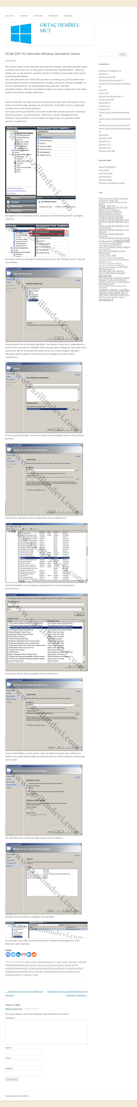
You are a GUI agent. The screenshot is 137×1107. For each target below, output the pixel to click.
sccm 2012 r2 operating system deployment (114, 259)
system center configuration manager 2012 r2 (114, 295)
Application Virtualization (109, 70)
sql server (105, 275)
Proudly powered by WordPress (17, 1096)
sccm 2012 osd (107, 255)
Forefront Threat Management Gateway (114, 83)
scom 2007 (72, 962)
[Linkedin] (18, 954)
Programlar (103, 106)
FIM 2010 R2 (122, 207)
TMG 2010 (102, 297)
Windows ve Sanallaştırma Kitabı (111, 183)
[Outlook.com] (28, 954)
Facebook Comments (31, 1009)
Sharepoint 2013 (106, 268)
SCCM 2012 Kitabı (106, 173)
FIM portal (117, 211)
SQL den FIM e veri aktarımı (111, 270)
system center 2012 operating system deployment (114, 282)
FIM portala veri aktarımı (110, 213)
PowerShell (103, 102)
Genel (101, 90)
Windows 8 (103, 147)
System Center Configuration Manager (114, 112)
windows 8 (106, 299)
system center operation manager (50, 965)
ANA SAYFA (9, 16)
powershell (122, 240)
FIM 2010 (107, 206)
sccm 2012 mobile (105, 249)
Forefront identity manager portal (114, 238)
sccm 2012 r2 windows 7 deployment (111, 265)
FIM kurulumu (105, 211)
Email (8, 1058)
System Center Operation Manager (39, 962)
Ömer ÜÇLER (104, 170)
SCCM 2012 (115, 245)
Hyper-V (102, 93)
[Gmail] (23, 954)
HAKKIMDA (68, 16)
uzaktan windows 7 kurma (115, 297)
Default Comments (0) (13, 1009)
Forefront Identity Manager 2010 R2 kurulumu (114, 226)
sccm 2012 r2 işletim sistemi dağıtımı (111, 257)
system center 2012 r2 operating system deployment (112, 286)
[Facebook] (8, 954)
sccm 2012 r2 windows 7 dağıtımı (110, 263)
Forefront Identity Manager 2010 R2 (114, 222)
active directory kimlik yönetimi (113, 198)
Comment (10, 1018)
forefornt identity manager (111, 215)
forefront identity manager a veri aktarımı (114, 230)
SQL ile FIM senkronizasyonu (112, 272)
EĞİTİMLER (24, 16)
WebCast (102, 135)
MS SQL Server (104, 99)
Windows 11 (103, 141)
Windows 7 (103, 144)
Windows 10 (103, 138)
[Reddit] (34, 954)
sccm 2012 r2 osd (105, 261)
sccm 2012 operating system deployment (112, 252)
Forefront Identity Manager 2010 (114, 219)
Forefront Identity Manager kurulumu (111, 234)
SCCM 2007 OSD (104, 245)
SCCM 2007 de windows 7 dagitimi (110, 243)
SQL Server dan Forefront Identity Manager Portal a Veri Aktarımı (114, 278)
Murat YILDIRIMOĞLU (107, 167)
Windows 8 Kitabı (105, 180)
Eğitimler (102, 74)
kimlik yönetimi (106, 241)
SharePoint (103, 109)
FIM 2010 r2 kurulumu (109, 209)
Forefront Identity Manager (110, 80)
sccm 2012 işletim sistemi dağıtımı (115, 247)
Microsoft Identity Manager (110, 96)
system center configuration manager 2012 (114, 291)
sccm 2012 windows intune (108, 267)
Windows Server (105, 151)
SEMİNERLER (53, 16)
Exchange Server (105, 77)
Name (8, 1047)
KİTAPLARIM (38, 16)
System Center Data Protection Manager (115, 119)
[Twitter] (13, 954)
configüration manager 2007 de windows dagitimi (113, 203)
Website (9, 1068)
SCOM (64, 962)
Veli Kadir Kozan (105, 176)
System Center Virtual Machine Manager (115, 128)
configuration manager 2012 (108, 200)
